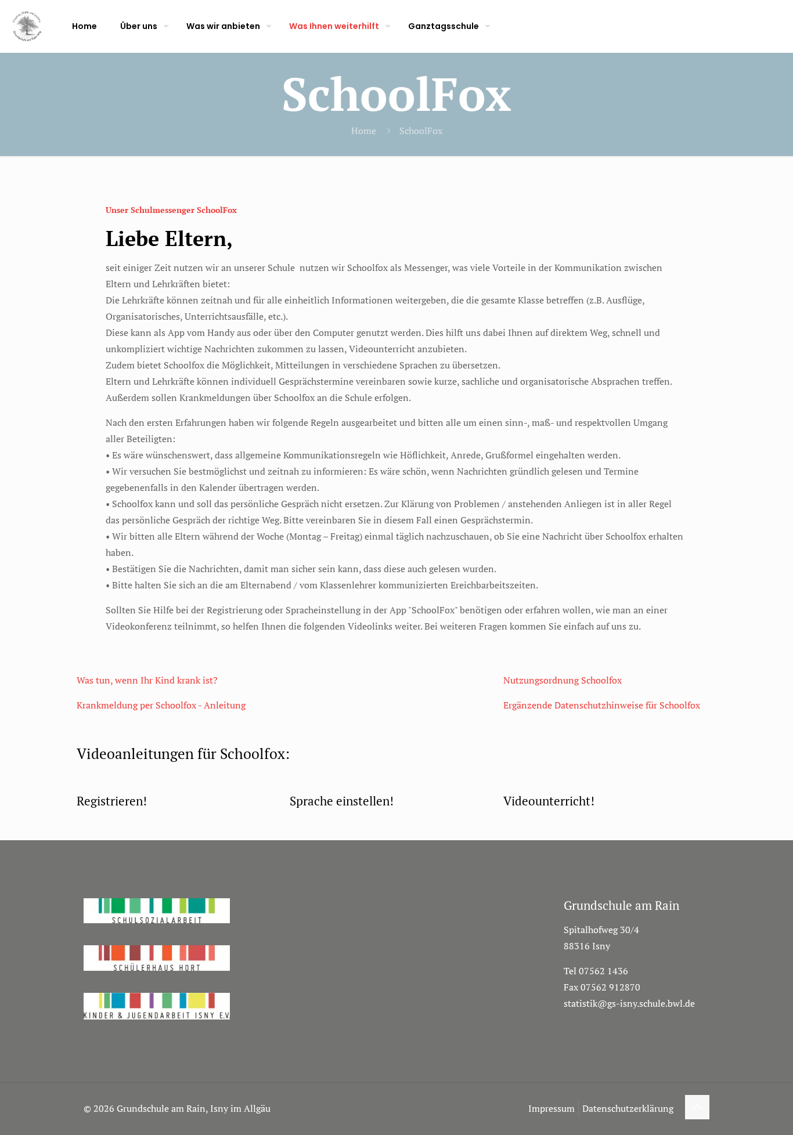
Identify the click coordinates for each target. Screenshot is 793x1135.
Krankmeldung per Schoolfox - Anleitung (161, 705)
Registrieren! (112, 801)
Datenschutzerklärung (627, 1108)
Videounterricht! (548, 801)
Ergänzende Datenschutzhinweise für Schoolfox (601, 705)
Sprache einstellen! (342, 801)
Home (363, 130)
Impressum (551, 1108)
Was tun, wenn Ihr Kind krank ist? (147, 680)
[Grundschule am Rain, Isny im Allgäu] (27, 26)
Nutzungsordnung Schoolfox (562, 680)
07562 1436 (603, 970)
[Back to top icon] (697, 1107)
